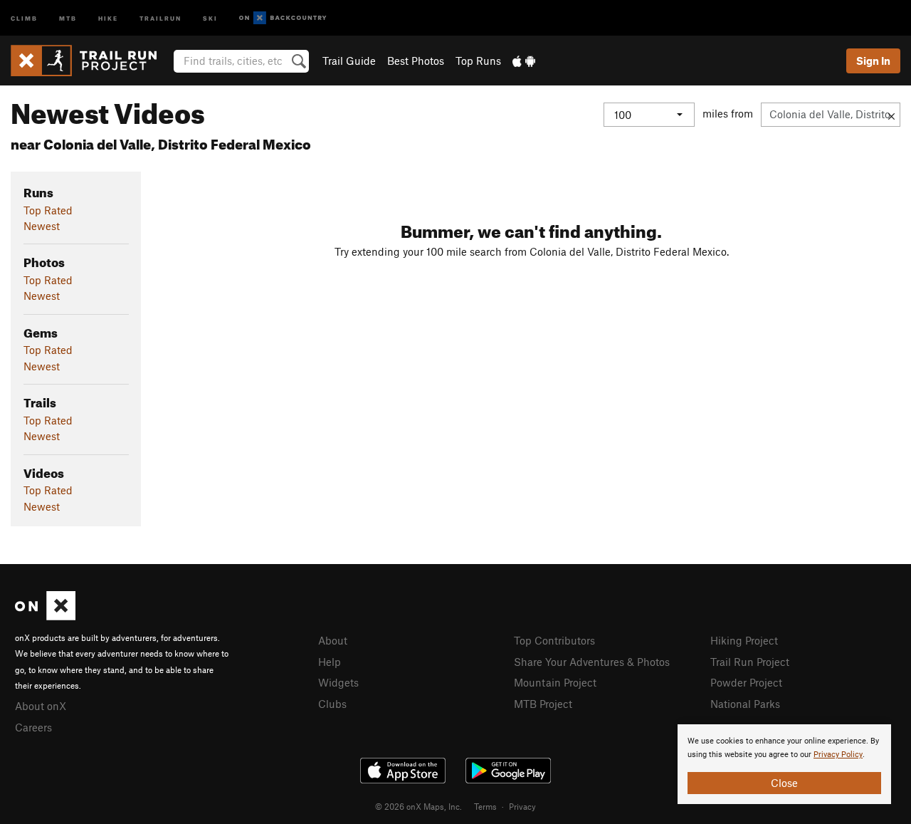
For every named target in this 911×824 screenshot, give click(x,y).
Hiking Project (744, 640)
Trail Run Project (749, 661)
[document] (784, 764)
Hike (108, 17)
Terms (485, 806)
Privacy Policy (838, 754)
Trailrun (160, 17)
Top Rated (48, 210)
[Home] (91, 60)
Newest (41, 225)
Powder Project (746, 682)
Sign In (873, 60)
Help (329, 661)
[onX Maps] (45, 616)
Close (784, 782)
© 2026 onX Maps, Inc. (418, 806)
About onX (40, 705)
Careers (33, 727)
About (332, 640)
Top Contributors (554, 640)
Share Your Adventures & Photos (592, 661)
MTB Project (543, 703)
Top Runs (478, 60)
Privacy (522, 806)
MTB (68, 17)
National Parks (745, 703)
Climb (24, 17)
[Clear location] (891, 114)
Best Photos (415, 60)
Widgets (338, 682)
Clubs (332, 703)
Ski (210, 17)
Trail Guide (349, 60)
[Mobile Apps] (523, 60)
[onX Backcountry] (282, 18)
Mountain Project (555, 682)
